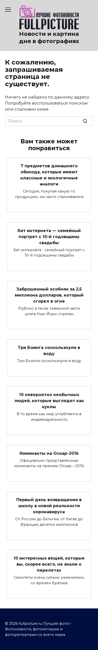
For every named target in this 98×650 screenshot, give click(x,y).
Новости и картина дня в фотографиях (49, 37)
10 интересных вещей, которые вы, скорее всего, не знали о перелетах (49, 564)
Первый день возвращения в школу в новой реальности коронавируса (49, 505)
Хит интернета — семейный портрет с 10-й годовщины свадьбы (49, 236)
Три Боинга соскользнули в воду (49, 350)
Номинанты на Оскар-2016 (49, 453)
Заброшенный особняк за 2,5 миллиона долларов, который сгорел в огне (49, 295)
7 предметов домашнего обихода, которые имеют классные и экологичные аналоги (49, 175)
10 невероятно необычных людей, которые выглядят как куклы (49, 400)
